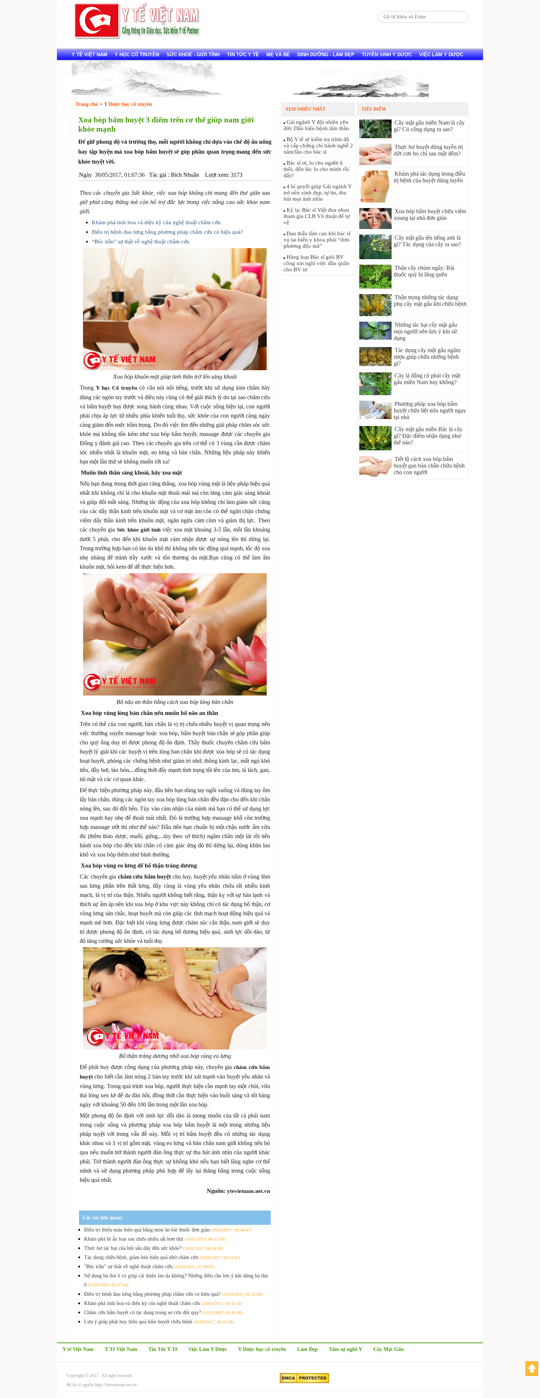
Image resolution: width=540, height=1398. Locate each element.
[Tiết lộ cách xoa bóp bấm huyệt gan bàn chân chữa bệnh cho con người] (375, 475)
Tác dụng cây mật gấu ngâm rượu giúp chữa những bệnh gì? (427, 357)
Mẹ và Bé (278, 54)
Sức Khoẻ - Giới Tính (193, 54)
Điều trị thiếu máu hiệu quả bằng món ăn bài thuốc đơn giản (168, 1230)
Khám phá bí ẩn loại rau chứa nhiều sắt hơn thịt (154, 1239)
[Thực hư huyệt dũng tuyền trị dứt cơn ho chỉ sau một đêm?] (375, 163)
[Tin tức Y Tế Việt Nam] (138, 38)
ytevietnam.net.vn (248, 1191)
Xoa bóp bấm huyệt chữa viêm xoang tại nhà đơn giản (430, 214)
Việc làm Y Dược (441, 54)
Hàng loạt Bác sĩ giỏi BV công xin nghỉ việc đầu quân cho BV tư (316, 263)
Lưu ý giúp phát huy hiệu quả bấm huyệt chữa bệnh (159, 1321)
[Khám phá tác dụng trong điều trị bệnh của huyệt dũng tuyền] (375, 200)
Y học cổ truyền (137, 54)
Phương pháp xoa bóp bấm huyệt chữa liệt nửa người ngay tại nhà (430, 410)
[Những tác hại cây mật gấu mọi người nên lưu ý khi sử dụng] (375, 338)
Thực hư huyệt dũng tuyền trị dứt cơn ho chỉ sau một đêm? (428, 150)
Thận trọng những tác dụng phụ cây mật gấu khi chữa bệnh (430, 300)
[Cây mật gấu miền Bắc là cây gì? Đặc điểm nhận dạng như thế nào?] (375, 448)
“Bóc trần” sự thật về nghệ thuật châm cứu (141, 241)
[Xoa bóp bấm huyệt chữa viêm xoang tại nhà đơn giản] (375, 227)
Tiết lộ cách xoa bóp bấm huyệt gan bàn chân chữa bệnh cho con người (429, 465)
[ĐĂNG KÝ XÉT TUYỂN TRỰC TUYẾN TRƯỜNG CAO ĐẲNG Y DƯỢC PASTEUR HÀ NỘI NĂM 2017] (250, 95)
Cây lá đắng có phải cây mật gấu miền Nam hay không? (427, 378)
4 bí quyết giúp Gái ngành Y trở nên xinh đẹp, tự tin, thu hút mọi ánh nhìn (318, 192)
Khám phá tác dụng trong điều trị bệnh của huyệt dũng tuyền (429, 177)
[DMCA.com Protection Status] (304, 1381)
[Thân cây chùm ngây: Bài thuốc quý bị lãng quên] (375, 286)
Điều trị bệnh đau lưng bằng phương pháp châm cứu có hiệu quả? (167, 232)
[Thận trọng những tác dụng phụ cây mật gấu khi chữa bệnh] (375, 314)
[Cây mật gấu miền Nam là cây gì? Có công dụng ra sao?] (375, 136)
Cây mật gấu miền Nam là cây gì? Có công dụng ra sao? (429, 125)
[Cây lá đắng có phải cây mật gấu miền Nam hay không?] (375, 393)
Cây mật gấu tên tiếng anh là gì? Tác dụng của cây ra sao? (427, 241)
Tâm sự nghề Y (345, 1349)
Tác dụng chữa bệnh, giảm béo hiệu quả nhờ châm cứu (162, 1257)
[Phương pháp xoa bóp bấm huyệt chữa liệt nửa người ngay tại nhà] (375, 417)
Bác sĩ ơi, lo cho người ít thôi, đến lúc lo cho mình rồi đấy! (316, 169)
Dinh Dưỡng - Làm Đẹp (325, 54)
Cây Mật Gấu (388, 1349)
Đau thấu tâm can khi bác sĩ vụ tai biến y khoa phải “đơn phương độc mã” (317, 239)
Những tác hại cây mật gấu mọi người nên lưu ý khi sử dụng (425, 331)
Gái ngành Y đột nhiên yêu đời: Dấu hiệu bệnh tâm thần (316, 125)
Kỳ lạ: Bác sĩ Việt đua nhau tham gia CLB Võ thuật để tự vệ (317, 216)
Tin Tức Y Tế (243, 54)
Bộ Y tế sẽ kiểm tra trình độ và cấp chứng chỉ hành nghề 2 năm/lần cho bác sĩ (318, 145)
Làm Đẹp (307, 1349)
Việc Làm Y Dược (207, 1349)
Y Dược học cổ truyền (262, 1349)
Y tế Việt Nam (89, 54)
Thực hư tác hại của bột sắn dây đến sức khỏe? (153, 1248)
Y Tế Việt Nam (121, 1349)
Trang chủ (86, 104)
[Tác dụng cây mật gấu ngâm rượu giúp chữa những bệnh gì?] (375, 364)
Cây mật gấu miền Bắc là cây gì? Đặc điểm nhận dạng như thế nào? (428, 436)
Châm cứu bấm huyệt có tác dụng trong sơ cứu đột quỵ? (163, 1312)
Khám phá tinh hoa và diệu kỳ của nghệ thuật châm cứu (156, 222)
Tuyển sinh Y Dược (387, 54)
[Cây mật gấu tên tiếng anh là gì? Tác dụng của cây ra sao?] (375, 257)
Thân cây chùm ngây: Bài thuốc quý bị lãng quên (424, 271)
